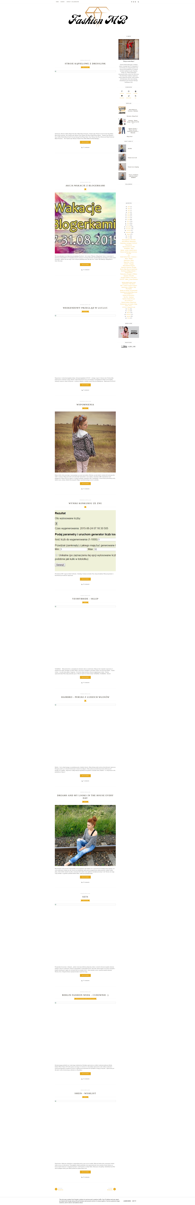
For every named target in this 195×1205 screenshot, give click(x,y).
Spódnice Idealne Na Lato (129, 298)
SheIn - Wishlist (85, 1093)
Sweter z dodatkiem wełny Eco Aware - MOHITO (133, 176)
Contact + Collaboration (73, 1)
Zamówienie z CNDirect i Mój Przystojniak (129, 287)
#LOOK (130, 148)
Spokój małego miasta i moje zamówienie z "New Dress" (129, 283)
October (129, 230)
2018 (128, 219)
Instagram (129, 93)
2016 (128, 223)
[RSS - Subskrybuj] (135, 2)
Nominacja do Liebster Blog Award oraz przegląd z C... (128, 292)
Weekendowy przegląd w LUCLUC (85, 308)
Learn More (127, 1201)
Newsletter (128, 97)
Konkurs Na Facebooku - (129, 295)
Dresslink (85, 67)
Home (57, 1)
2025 (129, 206)
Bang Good (129, 136)
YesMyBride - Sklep (85, 599)
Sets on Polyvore (129, 300)
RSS (135, 97)
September (128, 232)
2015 (128, 225)
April (128, 310)
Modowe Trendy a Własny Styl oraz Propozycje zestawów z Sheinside (132, 130)
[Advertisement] (85, 46)
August (128, 234)
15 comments (86, 147)
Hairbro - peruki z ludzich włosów (85, 697)
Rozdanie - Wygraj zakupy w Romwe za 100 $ (133, 122)
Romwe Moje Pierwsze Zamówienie (128, 269)
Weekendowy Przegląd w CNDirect (128, 274)
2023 (129, 210)
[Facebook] (131, 2)
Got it (134, 1201)
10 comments (86, 584)
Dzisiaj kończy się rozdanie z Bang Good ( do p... (128, 304)
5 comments (86, 781)
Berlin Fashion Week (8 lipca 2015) (85, 998)
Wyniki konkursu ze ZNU (129, 246)
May (128, 309)
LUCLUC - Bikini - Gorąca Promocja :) (129, 279)
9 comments (86, 390)
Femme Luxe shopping (133, 167)
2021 (128, 214)
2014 (128, 318)
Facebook (122, 93)
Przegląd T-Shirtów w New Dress (129, 277)
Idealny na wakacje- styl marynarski (128, 290)
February (128, 314)
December (128, 227)
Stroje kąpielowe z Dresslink (129, 239)
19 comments (86, 882)
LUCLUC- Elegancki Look (128, 307)
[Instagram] (133, 2)
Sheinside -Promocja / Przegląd (128, 267)
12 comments (86, 269)
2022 (129, 212)
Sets (129, 255)
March (128, 312)
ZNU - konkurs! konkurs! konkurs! (128, 285)
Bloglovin (122, 97)
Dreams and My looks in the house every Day (128, 252)
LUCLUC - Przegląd (129, 264)
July (129, 236)
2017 (128, 221)
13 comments (86, 488)
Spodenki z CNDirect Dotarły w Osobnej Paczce (128, 271)
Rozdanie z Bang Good (132, 116)
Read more (85, 142)
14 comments (86, 1079)
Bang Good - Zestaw (129, 262)
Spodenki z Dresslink (129, 275)
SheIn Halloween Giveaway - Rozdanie (133, 110)
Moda (85, 408)
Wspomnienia (85, 404)
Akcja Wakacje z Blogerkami (85, 185)
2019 (128, 217)
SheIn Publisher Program (129, 265)
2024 (129, 208)
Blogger (135, 93)
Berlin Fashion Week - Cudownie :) (85, 995)
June (128, 238)
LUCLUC (85, 311)
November (128, 228)
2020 (128, 216)
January (129, 316)
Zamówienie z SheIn (129, 260)
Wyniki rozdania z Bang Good (128, 302)
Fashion (62, 1)
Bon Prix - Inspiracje (129, 297)
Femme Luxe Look (132, 157)
